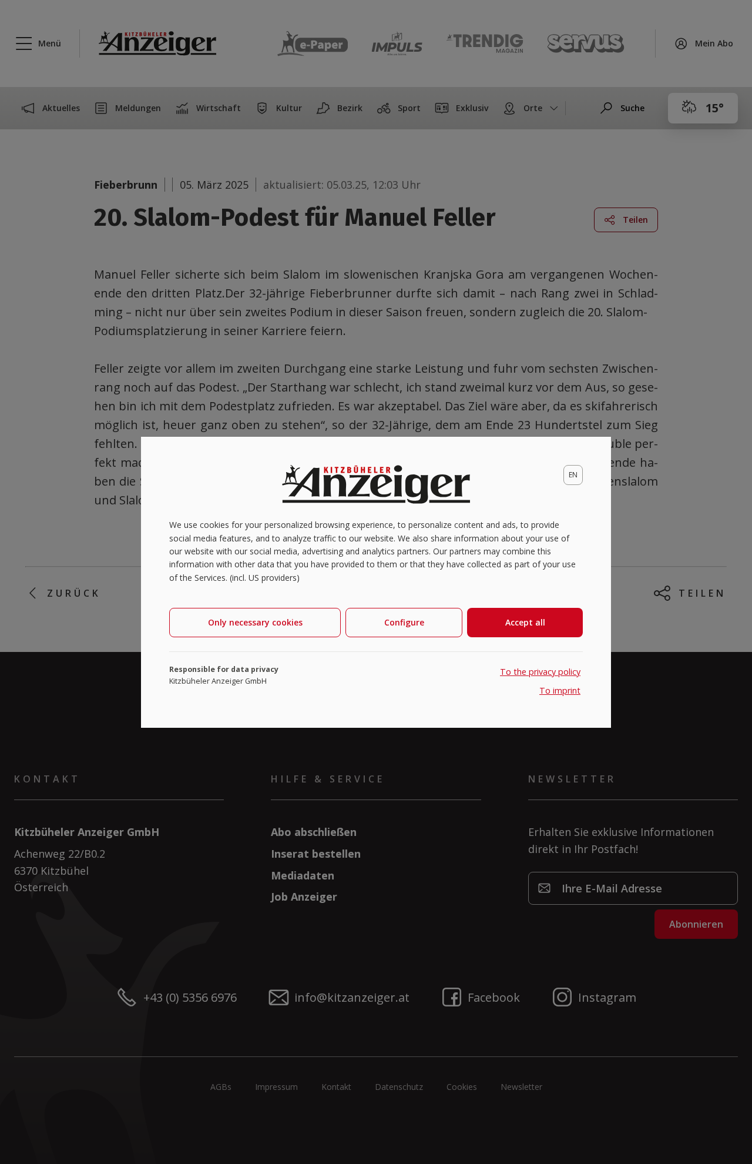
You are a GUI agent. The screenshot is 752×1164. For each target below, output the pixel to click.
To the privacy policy (540, 671)
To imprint (559, 690)
